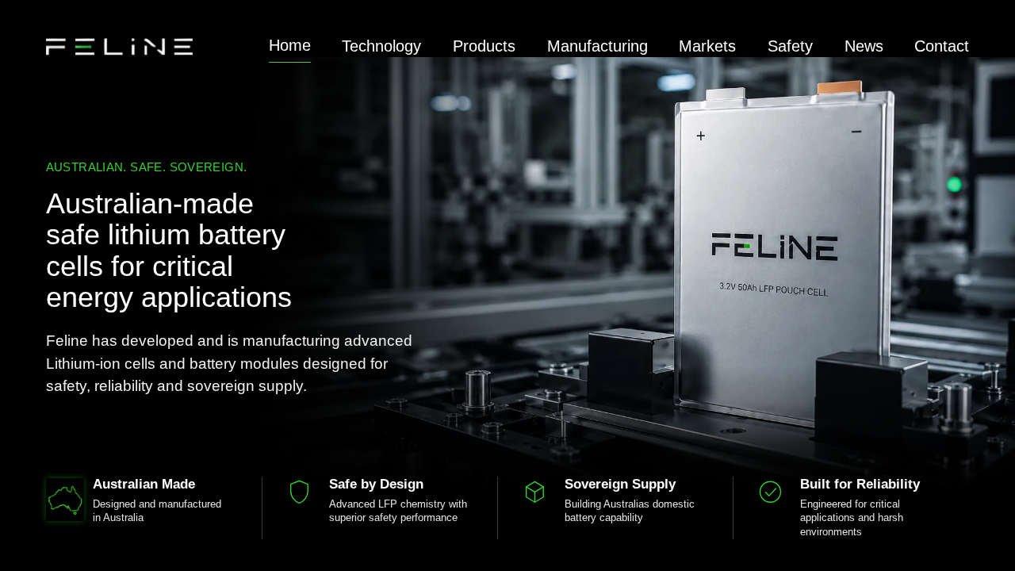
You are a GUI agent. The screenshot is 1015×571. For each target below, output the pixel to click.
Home (290, 45)
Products (484, 46)
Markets (707, 46)
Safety (790, 46)
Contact (941, 46)
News (864, 46)
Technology (381, 46)
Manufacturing (597, 46)
